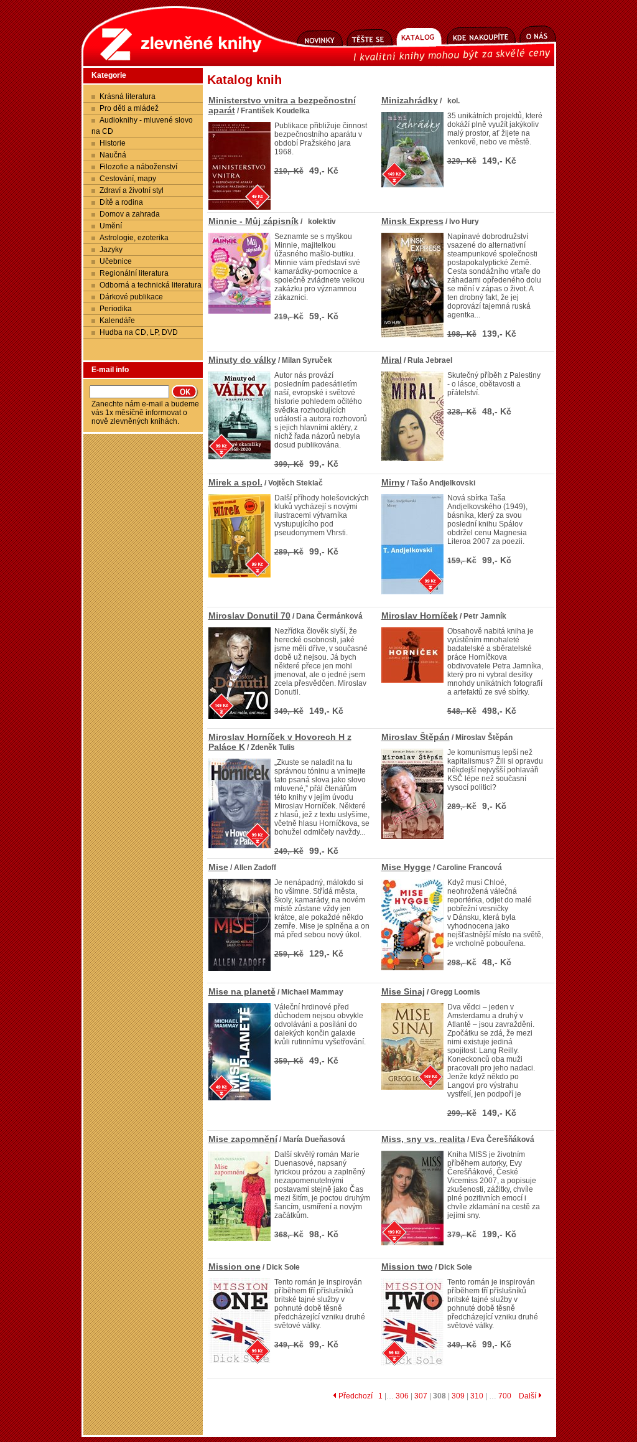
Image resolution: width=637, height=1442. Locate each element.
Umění (111, 226)
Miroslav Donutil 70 (249, 615)
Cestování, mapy (128, 178)
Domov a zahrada (130, 214)
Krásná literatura (128, 96)
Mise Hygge (406, 867)
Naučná (113, 155)
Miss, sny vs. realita (423, 1139)
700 (504, 1396)
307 (420, 1396)
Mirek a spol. (235, 482)
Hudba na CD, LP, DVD (139, 332)
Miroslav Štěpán (415, 737)
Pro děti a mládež (129, 108)
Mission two (407, 1266)
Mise (218, 867)
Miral (391, 360)
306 (402, 1396)
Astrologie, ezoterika (134, 237)
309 (458, 1396)
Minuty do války (242, 360)
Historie (113, 143)
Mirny (393, 482)
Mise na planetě (242, 991)
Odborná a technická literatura (151, 285)
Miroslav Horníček (419, 615)
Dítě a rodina (121, 202)
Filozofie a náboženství (138, 166)
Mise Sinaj (403, 991)
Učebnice (116, 261)
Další (528, 1396)
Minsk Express (412, 221)
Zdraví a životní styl (132, 190)
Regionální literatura (134, 273)
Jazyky (111, 249)
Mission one (234, 1266)
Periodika (116, 308)
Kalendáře (117, 320)
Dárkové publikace (131, 297)
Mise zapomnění (242, 1139)
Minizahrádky (409, 100)
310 (476, 1396)
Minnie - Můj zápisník (253, 221)
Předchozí (355, 1396)
